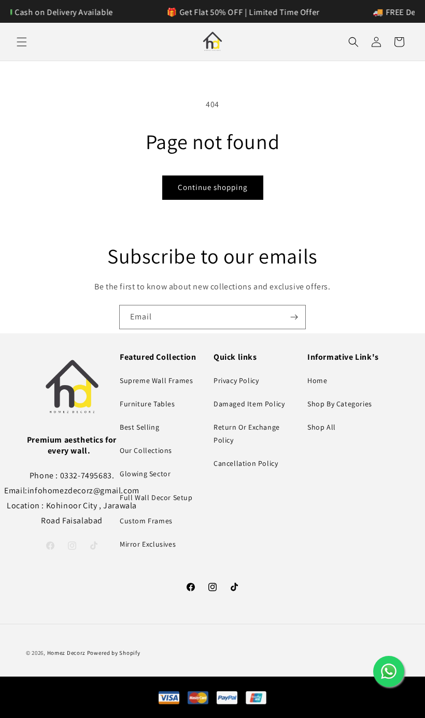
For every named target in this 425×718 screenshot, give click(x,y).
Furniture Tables (147, 403)
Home (317, 380)
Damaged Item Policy (249, 403)
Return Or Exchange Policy (247, 433)
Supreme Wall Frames (156, 380)
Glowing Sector (145, 473)
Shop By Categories (339, 403)
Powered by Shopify (113, 652)
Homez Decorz (66, 652)
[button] (21, 42)
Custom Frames (146, 520)
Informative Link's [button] (343, 357)
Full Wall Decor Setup (156, 497)
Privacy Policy (236, 380)
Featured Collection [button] (158, 357)
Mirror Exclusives (148, 544)
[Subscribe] (293, 317)
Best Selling (139, 427)
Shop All (321, 427)
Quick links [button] (235, 357)
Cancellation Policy (246, 463)
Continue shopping (213, 187)
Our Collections (146, 450)
